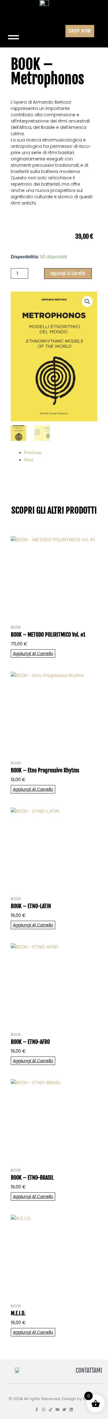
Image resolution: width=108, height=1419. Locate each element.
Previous (32, 452)
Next (29, 459)
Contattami (89, 1370)
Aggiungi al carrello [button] (33, 653)
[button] (87, 301)
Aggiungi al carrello (68, 273)
